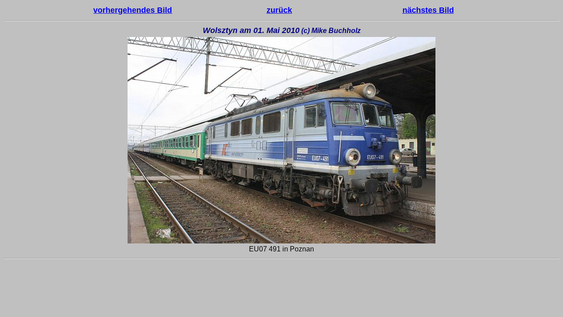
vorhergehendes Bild (132, 10)
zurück (279, 10)
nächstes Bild (428, 10)
